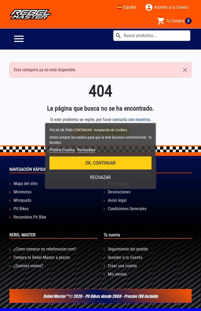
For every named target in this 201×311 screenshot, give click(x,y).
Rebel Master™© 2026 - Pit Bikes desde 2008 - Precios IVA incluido (100, 296)
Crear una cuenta (122, 265)
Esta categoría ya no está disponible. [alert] (45, 69)
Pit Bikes (21, 208)
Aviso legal (116, 200)
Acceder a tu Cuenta (124, 257)
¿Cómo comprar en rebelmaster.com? (44, 249)
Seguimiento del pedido (127, 249)
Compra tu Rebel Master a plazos (41, 257)
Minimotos (22, 191)
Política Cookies (62, 150)
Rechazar (100, 177)
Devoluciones (118, 191)
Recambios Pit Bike (29, 217)
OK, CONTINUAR (100, 163)
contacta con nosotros (131, 119)
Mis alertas (117, 274)
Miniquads (22, 200)
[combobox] (152, 35)
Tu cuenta (112, 234)
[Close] (185, 70)
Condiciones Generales (127, 208)
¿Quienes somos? (28, 265)
